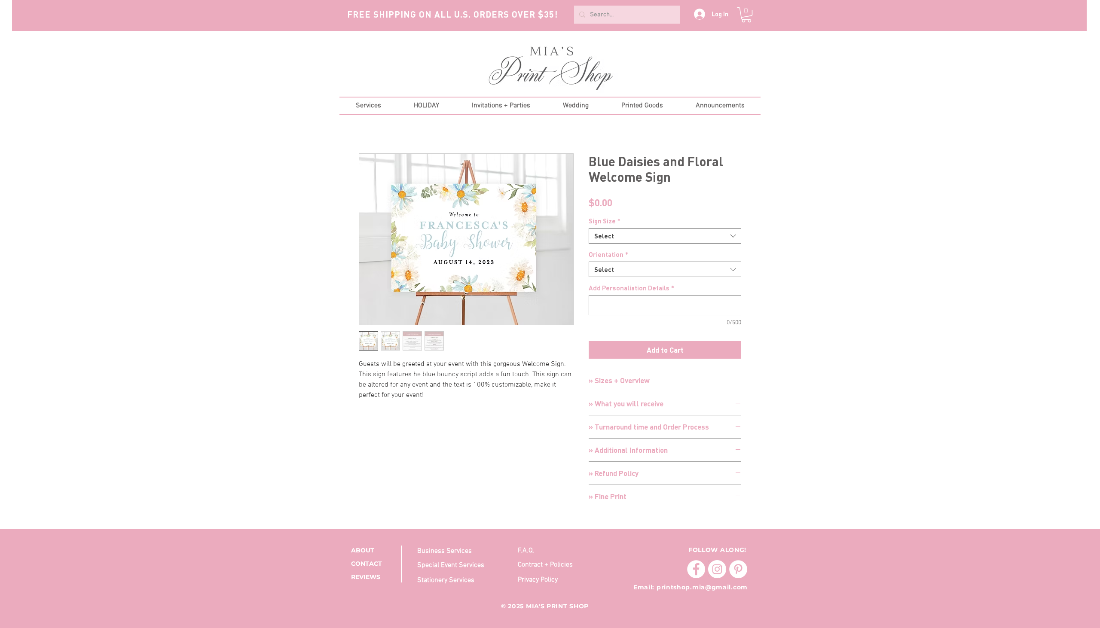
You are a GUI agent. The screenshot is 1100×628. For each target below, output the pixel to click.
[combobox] (665, 236)
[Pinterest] (738, 569)
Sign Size (604, 221)
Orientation (608, 254)
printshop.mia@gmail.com (702, 587)
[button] (746, 14)
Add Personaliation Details (631, 288)
